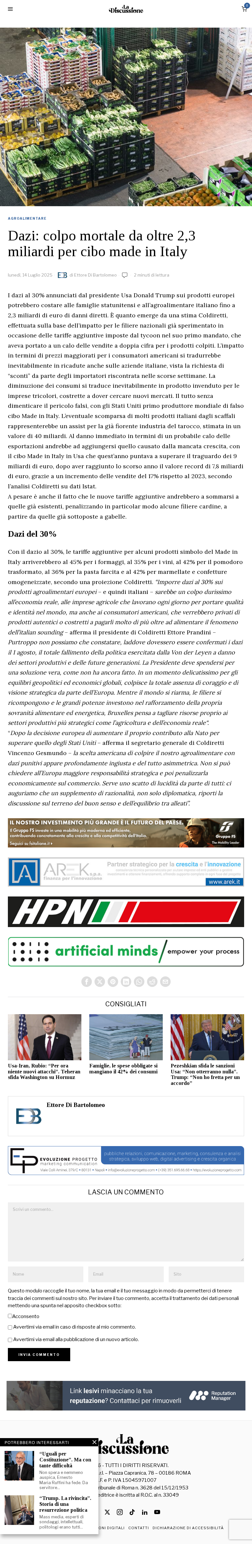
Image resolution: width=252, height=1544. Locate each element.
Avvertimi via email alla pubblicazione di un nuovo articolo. (76, 1339)
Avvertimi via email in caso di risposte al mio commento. (74, 1327)
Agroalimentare (27, 218)
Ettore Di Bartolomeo (95, 275)
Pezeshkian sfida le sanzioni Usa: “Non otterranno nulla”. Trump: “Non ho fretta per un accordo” (205, 1074)
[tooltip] (86, 981)
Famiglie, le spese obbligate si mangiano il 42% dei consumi (123, 1068)
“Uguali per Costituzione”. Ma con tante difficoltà (65, 1459)
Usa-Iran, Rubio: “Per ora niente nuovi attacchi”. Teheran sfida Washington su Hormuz (44, 1071)
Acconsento (25, 1316)
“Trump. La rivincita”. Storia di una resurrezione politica (65, 1503)
